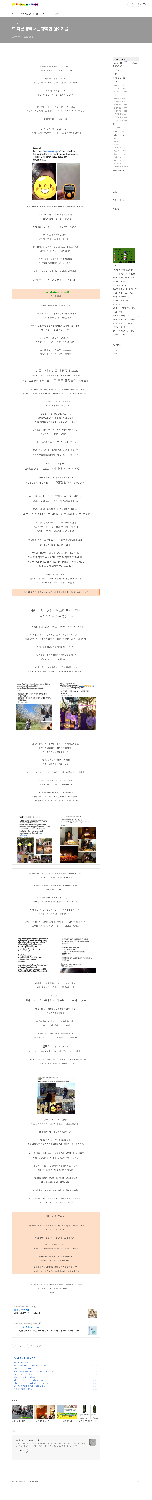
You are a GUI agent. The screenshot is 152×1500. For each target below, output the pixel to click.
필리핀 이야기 (118, 138)
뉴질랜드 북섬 (127, 293)
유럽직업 (126, 281)
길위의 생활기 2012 (120, 105)
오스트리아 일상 (118, 289)
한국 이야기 (117, 163)
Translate (133, 62)
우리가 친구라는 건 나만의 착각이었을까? (28, 1365)
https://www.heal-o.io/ (23, 1306)
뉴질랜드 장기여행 (119, 270)
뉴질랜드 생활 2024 (120, 120)
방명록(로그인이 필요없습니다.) (33, 13)
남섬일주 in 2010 (119, 101)
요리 (114, 124)
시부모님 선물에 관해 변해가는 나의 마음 (28, 1386)
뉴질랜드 (116, 95)
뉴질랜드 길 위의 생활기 (120, 296)
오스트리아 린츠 (131, 270)
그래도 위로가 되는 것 (22, 1374)
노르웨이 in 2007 (119, 131)
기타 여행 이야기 (119, 135)
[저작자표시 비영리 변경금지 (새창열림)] (39, 1346)
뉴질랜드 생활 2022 (120, 114)
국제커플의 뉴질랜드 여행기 (122, 316)
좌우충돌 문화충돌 (119, 78)
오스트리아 (117, 81)
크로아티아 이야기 (120, 151)
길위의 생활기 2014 (120, 111)
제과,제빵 (117, 127)
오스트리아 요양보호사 (120, 274)
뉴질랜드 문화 (117, 319)
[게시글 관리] (23, 1346)
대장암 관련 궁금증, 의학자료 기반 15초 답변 (32, 1313)
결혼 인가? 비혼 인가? (22, 1389)
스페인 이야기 (118, 157)
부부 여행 (135, 316)
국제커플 (127, 285)
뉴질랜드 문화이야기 (131, 289)
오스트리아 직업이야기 (121, 91)
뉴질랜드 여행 (117, 312)
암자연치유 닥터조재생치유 (26, 1327)
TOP (138, 1481)
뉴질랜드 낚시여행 (129, 319)
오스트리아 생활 (118, 304)
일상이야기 (117, 74)
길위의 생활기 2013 (120, 108)
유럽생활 (116, 335)
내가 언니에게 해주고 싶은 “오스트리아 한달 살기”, (32, 1371)
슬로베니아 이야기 (120, 154)
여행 (132, 308)
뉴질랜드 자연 (117, 293)
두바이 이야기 (118, 142)
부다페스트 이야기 (120, 160)
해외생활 (132, 274)
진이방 (56, 13)
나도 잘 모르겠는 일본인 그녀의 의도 (27, 1380)
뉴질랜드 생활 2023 (120, 117)
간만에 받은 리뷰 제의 (22, 1362)
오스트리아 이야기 (120, 88)
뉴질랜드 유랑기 (118, 277)
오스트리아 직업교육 (119, 323)
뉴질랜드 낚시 (117, 281)
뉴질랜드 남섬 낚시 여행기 (121, 300)
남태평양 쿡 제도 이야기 (122, 166)
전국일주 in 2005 (119, 98)
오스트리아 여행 (119, 85)
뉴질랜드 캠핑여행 (119, 327)
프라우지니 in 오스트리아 (27, 1440)
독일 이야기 (117, 148)
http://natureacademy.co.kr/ (26, 1324)
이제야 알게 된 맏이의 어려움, (24, 1377)
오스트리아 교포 (118, 285)
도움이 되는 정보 (119, 170)
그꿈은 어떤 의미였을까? (23, 1368)
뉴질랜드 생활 (132, 323)
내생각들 (18, 1358)
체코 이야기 (117, 145)
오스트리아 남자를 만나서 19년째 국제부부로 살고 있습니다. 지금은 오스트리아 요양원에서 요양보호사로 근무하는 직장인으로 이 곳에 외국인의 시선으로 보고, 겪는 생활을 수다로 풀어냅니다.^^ (52, 1444)
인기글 (122, 200)
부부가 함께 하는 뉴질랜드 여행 (123, 331)
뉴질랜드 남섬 (129, 277)
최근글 (115, 200)
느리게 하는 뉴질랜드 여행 (121, 308)
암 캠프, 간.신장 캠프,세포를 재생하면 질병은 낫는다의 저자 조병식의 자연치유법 (46, 1330)
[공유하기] (20, 1346)
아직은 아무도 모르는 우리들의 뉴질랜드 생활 (30, 1383)
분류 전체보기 (118, 66)
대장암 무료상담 (21, 1310)
